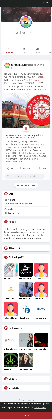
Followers (14, 328)
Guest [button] (45, 2)
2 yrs (13, 68)
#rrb (41, 76)
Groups (13, 388)
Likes (11, 379)
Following (14, 257)
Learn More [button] (40, 407)
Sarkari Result (26, 32)
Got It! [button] (26, 415)
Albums (13, 248)
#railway (34, 80)
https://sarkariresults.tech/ (20, 203)
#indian (30, 86)
